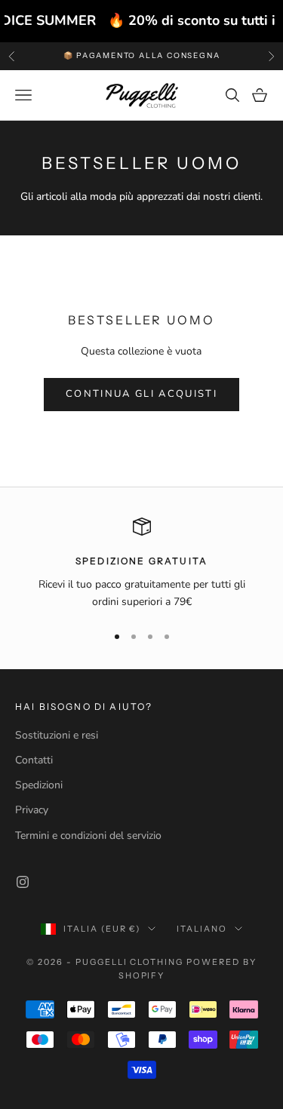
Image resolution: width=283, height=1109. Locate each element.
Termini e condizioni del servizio (88, 835)
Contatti (34, 760)
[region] (141, 564)
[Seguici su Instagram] (22, 881)
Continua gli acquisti (141, 394)
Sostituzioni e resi (56, 735)
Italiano (202, 928)
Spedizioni (39, 785)
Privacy (31, 810)
